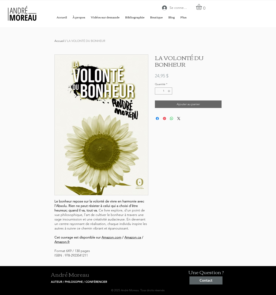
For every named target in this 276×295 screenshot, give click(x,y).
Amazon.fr (62, 242)
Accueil (59, 41)
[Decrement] (157, 91)
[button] (202, 7)
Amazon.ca (132, 237)
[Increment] (169, 91)
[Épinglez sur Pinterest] (164, 118)
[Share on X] (178, 118)
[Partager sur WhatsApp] (171, 118)
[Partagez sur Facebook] (157, 118)
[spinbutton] (163, 91)
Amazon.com (111, 237)
